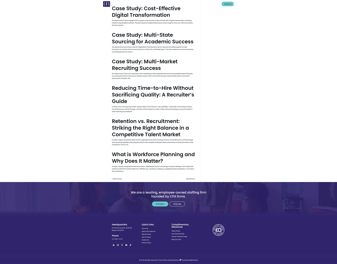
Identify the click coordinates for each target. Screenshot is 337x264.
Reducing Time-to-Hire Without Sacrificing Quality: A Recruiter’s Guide (153, 94)
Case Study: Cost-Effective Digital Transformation (146, 12)
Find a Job (199, 4)
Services (144, 4)
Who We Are (174, 4)
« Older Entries (117, 179)
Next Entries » (190, 179)
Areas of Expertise (158, 4)
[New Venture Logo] (106, 4)
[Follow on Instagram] (118, 245)
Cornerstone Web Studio (189, 260)
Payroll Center (213, 4)
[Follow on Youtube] (126, 245)
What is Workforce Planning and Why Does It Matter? (153, 157)
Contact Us (228, 4)
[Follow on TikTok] (130, 245)
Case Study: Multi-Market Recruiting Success (145, 65)
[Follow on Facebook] (122, 245)
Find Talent (160, 204)
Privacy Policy (162, 260)
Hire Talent (187, 4)
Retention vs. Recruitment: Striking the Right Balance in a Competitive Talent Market (150, 128)
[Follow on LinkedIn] (113, 245)
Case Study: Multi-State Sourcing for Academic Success (153, 38)
